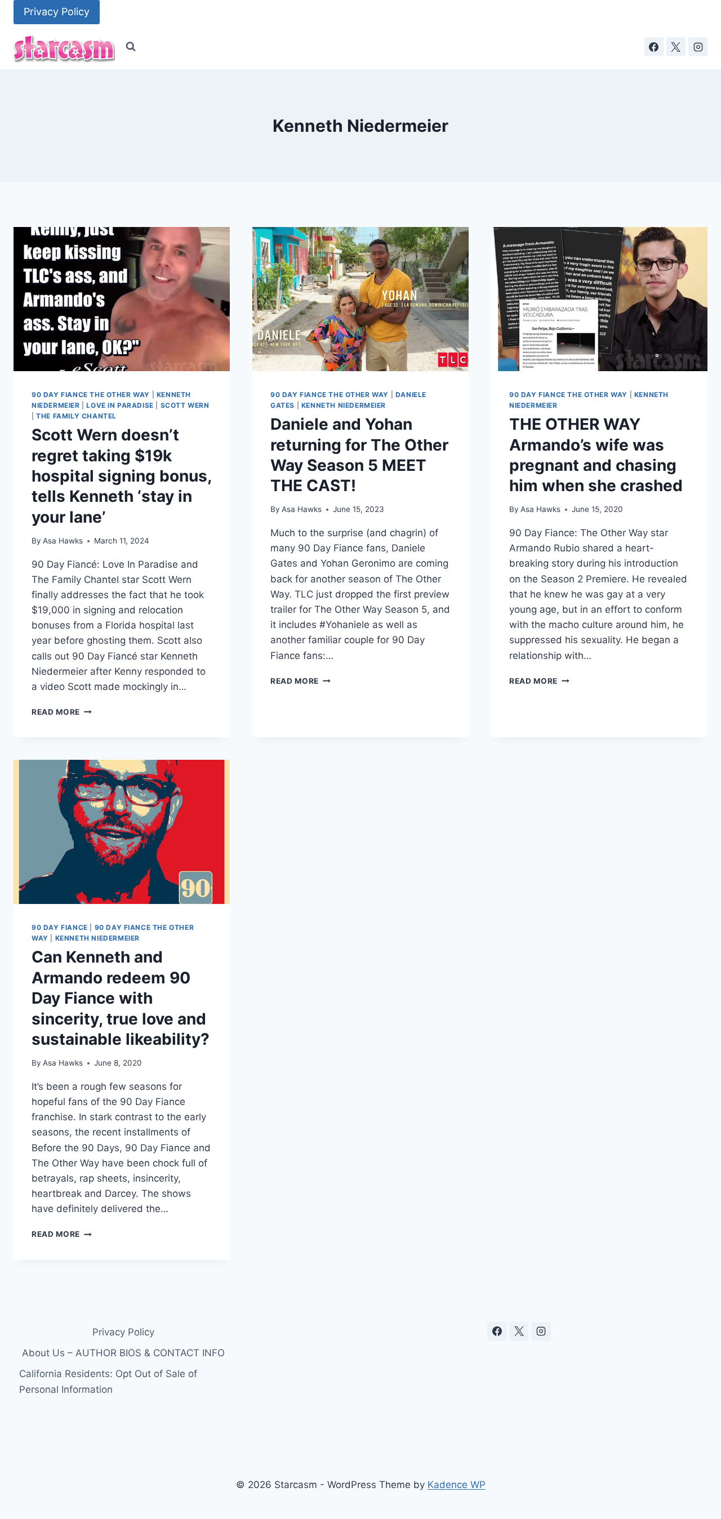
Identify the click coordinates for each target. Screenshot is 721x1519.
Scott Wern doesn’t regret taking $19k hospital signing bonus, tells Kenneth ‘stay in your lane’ (121, 476)
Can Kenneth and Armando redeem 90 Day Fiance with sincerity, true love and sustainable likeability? (121, 998)
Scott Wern (185, 405)
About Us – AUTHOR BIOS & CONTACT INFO (123, 1352)
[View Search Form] (131, 47)
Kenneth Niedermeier (343, 405)
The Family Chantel (76, 416)
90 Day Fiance (60, 927)
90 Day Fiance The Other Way (91, 394)
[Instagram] (697, 46)
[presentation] (122, 299)
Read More (62, 711)
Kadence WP (457, 1484)
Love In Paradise (120, 405)
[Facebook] (654, 46)
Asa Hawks (63, 540)
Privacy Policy (57, 11)
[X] (676, 46)
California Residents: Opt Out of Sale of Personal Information (108, 1381)
